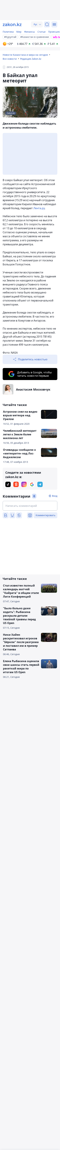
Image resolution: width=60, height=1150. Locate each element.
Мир (19, 31)
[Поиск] (47, 24)
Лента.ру (39, 208)
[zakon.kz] (12, 24)
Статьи (42, 31)
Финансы (29, 31)
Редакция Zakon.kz (30, 58)
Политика (8, 31)
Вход (54, 495)
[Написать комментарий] (30, 506)
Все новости (10, 58)
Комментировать (45, 515)
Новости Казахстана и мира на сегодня (25, 54)
